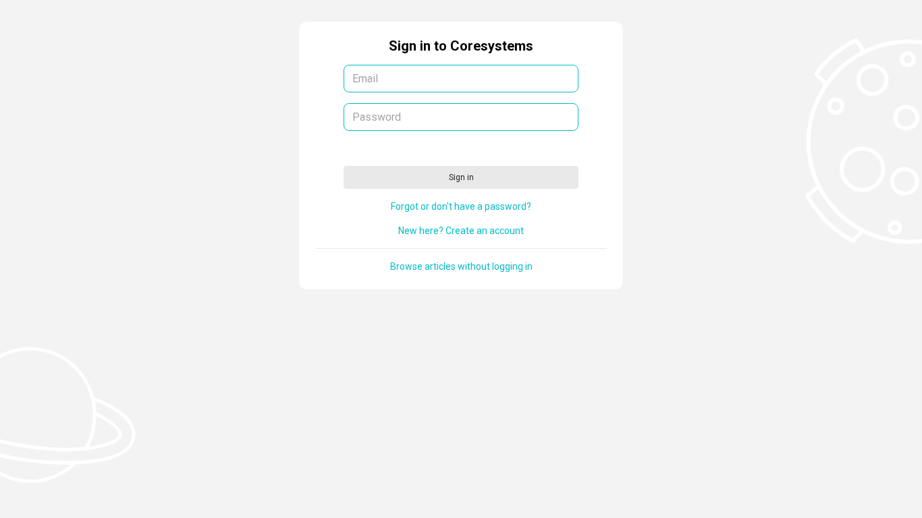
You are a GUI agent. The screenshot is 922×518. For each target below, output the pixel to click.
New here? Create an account (461, 230)
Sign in (461, 177)
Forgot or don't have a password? (461, 206)
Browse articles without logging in (461, 266)
